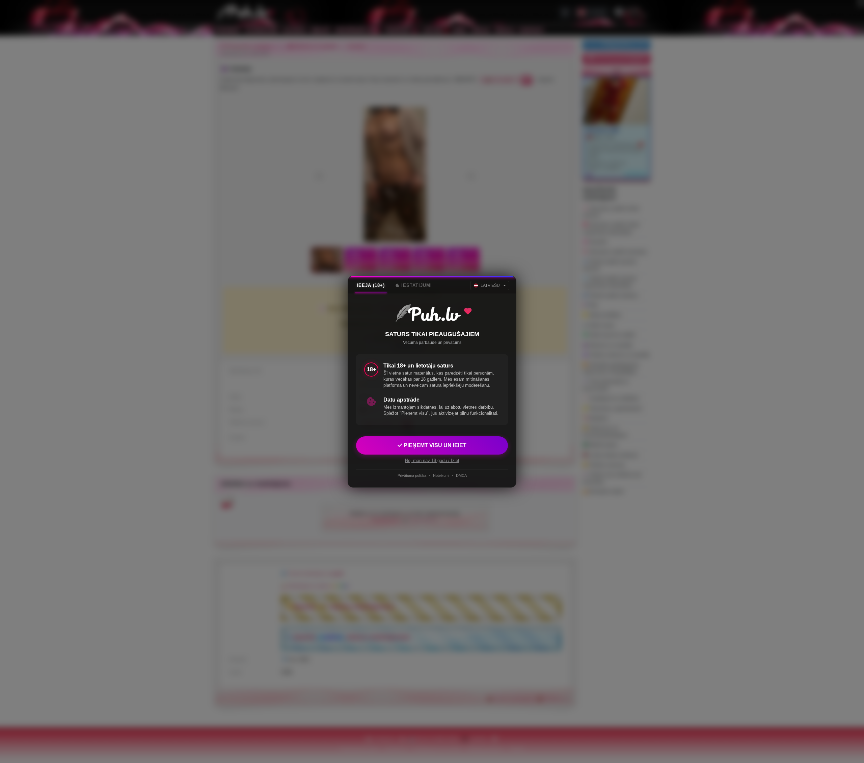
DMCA (461, 475)
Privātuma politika (412, 475)
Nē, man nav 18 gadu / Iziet (432, 460)
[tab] (371, 285)
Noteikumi (441, 475)
